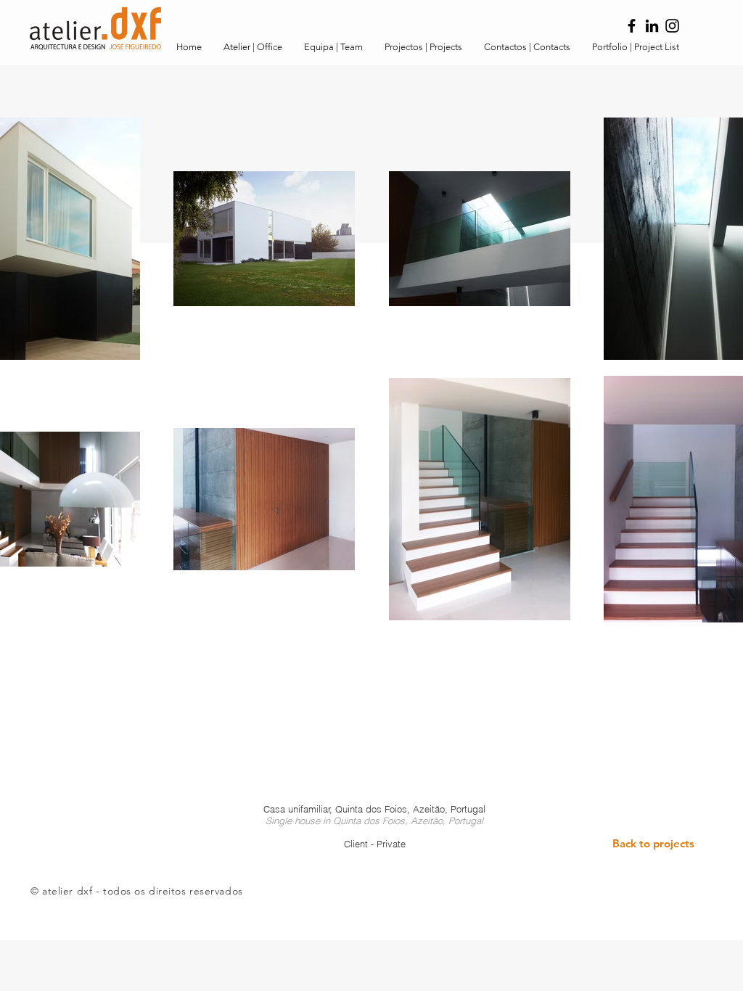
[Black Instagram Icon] (672, 26)
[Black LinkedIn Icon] (652, 26)
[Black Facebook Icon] (632, 26)
